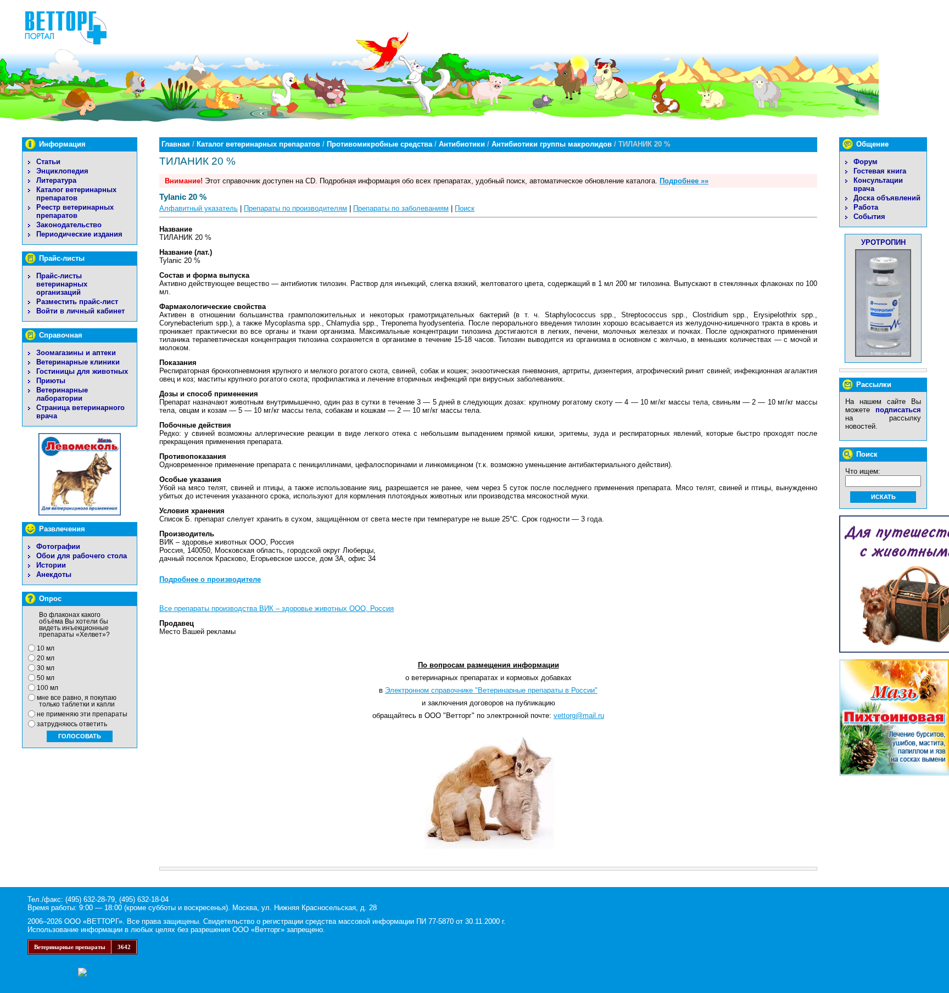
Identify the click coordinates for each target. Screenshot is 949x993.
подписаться (898, 410)
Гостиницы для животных (82, 371)
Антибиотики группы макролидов (552, 144)
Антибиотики (462, 144)
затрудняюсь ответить (72, 724)
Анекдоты (53, 574)
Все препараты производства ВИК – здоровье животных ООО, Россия (276, 608)
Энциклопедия (62, 171)
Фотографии (58, 546)
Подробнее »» (684, 181)
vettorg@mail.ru (579, 715)
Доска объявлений (886, 198)
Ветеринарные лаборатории (62, 394)
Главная (175, 144)
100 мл (47, 688)
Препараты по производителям (295, 208)
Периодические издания (79, 234)
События (869, 216)
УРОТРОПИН (883, 242)
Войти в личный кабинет (80, 311)
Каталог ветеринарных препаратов (76, 194)
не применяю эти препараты (82, 714)
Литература (56, 180)
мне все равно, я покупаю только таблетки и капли (76, 701)
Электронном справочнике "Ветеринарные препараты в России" (491, 690)
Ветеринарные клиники (78, 362)
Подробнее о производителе (210, 579)
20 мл (45, 658)
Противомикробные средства (379, 144)
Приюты (50, 381)
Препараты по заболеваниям (401, 208)
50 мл (45, 678)
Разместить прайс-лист (77, 302)
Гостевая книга (879, 171)
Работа (865, 207)
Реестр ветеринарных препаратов (75, 211)
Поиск (464, 208)
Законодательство (69, 225)
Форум (865, 162)
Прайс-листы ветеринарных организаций (61, 284)
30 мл (45, 668)
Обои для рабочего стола (81, 556)
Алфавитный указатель (198, 208)
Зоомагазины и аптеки (76, 353)
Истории (51, 565)
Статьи (48, 162)
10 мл (45, 648)
